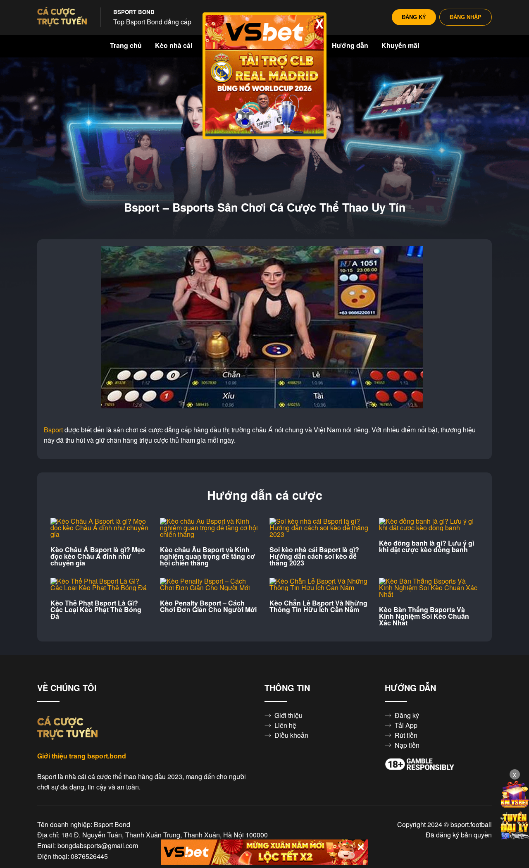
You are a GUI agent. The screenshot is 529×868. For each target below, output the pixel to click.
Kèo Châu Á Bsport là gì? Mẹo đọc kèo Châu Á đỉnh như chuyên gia (97, 556)
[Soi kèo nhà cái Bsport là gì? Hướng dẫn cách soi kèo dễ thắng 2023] (319, 528)
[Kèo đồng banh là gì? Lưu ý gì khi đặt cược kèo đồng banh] (429, 524)
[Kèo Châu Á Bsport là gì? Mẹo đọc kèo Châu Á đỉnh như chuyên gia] (100, 528)
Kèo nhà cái (173, 45)
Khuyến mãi (400, 45)
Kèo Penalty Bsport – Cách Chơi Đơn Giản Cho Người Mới (208, 606)
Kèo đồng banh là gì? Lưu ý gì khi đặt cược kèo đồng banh (426, 546)
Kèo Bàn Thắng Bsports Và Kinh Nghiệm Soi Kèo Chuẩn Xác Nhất (424, 616)
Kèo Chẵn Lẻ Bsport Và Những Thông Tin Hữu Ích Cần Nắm (318, 606)
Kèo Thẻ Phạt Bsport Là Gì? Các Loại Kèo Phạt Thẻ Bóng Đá (95, 610)
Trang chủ (126, 45)
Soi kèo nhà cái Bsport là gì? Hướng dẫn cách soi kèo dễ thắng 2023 (314, 556)
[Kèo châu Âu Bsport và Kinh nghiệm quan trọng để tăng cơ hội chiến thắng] (210, 528)
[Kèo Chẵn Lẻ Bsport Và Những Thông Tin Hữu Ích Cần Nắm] (319, 584)
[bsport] (62, 17)
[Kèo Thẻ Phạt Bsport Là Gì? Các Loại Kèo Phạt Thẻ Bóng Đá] (100, 584)
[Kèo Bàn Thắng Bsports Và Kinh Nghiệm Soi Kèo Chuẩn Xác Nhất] (429, 588)
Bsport (53, 430)
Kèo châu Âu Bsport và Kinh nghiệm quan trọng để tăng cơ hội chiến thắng (207, 556)
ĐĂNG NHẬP (465, 17)
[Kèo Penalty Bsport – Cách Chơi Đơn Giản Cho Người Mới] (210, 584)
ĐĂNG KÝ (414, 17)
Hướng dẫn (350, 45)
